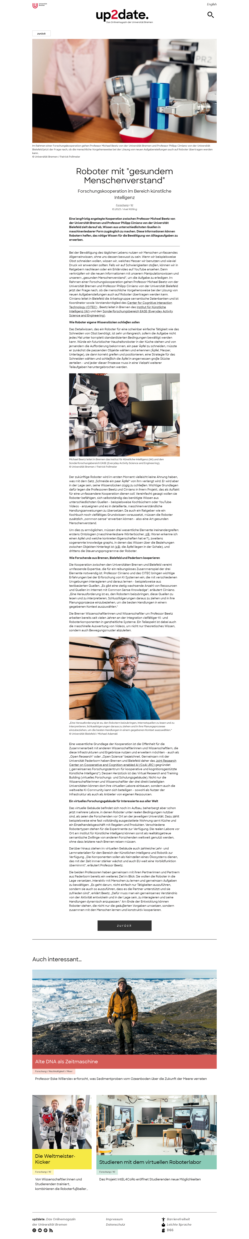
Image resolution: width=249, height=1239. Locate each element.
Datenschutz (115, 1224)
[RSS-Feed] (51, 1230)
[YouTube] (40, 1230)
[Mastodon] (46, 1230)
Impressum (114, 1219)
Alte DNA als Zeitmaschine (66, 1061)
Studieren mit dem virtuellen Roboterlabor (150, 1162)
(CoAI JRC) (146, 765)
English (212, 4)
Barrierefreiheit (178, 1219)
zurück (41, 33)
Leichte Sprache (179, 1224)
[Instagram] (34, 1230)
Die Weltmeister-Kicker (55, 1159)
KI (132, 205)
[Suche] (210, 15)
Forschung (122, 205)
